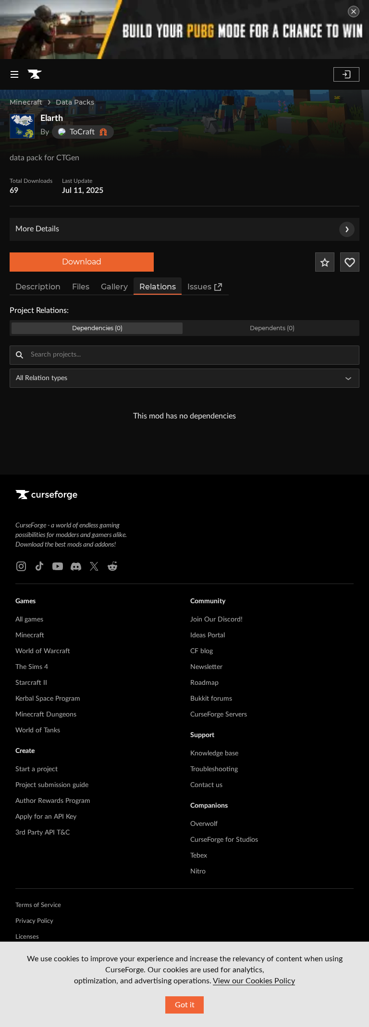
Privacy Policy (34, 921)
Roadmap (204, 683)
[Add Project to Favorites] (324, 262)
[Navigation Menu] (14, 74)
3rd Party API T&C (42, 832)
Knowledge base (214, 753)
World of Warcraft (42, 651)
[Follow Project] (349, 262)
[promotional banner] (184, 29)
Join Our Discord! (216, 619)
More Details (37, 229)
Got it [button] (185, 1005)
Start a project (36, 769)
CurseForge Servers (218, 714)
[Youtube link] (57, 566)
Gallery (114, 286)
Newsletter (206, 667)
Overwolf (204, 824)
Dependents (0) (272, 328)
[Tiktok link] (39, 566)
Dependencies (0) (97, 328)
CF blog (201, 651)
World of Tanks (37, 730)
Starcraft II (31, 683)
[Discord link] (76, 566)
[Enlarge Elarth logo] (22, 126)
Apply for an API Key (45, 816)
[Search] (19, 355)
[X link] (94, 566)
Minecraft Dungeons (45, 714)
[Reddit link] (112, 566)
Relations (157, 286)
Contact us (206, 785)
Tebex (198, 855)
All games (29, 619)
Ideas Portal (207, 635)
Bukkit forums (211, 698)
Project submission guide (51, 785)
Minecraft (26, 102)
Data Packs (75, 102)
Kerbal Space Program (47, 698)
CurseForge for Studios (224, 839)
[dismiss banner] (353, 11)
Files (80, 286)
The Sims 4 (31, 667)
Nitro (198, 871)
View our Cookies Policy (254, 981)
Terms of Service (38, 905)
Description (38, 286)
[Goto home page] (34, 74)
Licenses (27, 937)
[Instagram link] (21, 566)
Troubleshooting (214, 769)
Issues (199, 286)
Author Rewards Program (52, 801)
